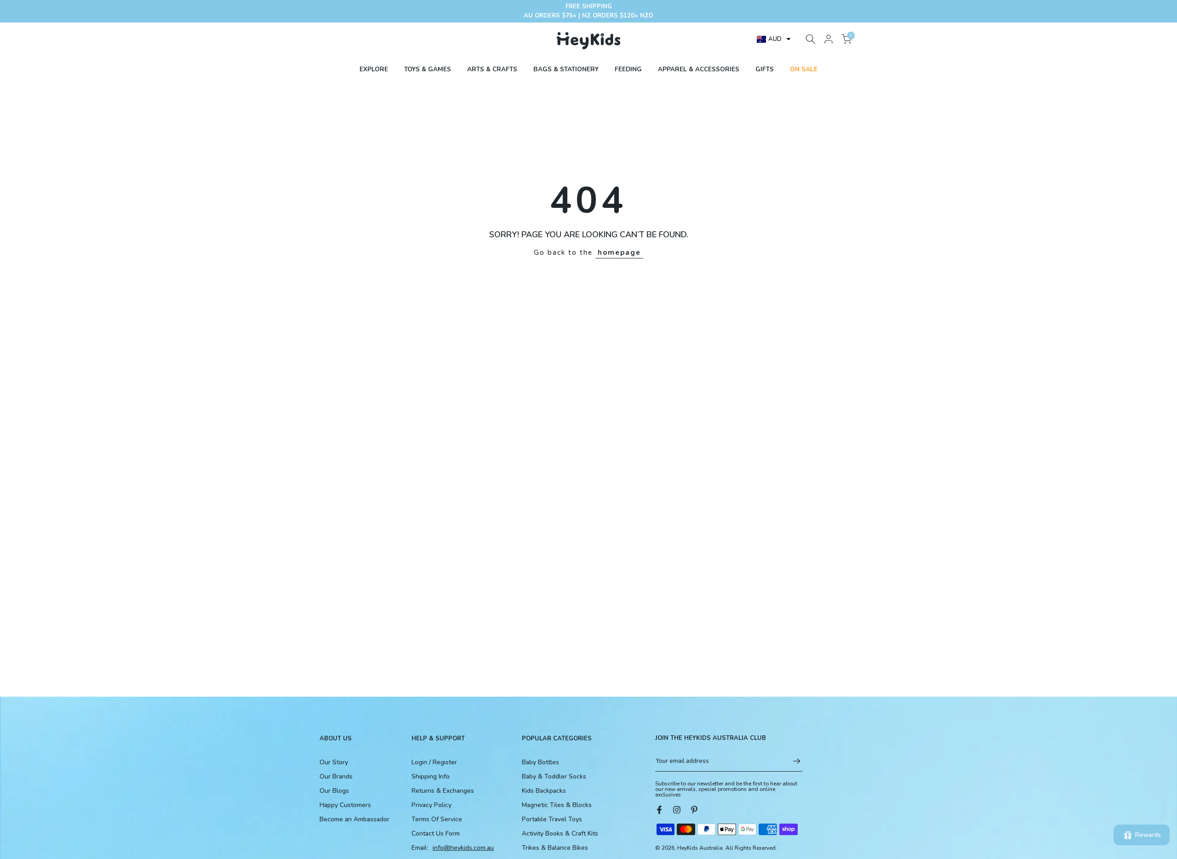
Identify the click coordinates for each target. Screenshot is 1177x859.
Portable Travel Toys (552, 819)
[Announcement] (588, 11)
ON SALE (803, 69)
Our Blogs (334, 790)
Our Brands (336, 776)
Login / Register (434, 762)
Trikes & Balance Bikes (555, 847)
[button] (773, 39)
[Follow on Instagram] (677, 809)
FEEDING (628, 69)
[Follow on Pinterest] (694, 809)
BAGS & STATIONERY (566, 69)
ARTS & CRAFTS (492, 69)
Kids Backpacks (544, 790)
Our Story (334, 762)
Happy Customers (345, 805)
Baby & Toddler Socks (554, 776)
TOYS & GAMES (427, 69)
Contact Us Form (435, 833)
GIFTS (764, 69)
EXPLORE (374, 69)
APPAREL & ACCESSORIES (698, 69)
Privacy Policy (431, 805)
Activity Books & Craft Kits (560, 833)
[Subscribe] (792, 761)
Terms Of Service (436, 819)
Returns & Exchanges (442, 790)
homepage (619, 252)
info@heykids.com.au (463, 847)
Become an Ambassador (354, 819)
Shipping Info (430, 776)
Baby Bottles (540, 762)
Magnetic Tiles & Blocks (557, 805)
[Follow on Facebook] (659, 809)
